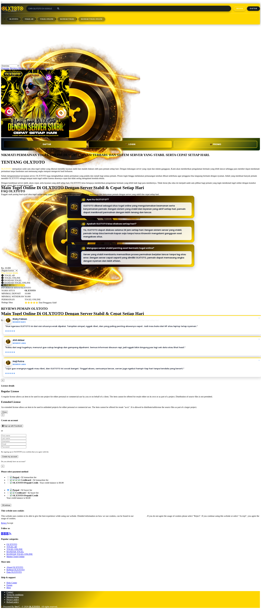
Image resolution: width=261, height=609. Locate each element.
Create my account (9, 457)
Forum (9, 585)
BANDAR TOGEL (67, 19)
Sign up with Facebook (13, 426)
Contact (10, 592)
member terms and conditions (60, 452)
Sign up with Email (11, 431)
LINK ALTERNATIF (14, 285)
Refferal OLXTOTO (16, 570)
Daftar (253, 8)
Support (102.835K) (36, 68)
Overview (5, 68)
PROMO (217, 144)
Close (4, 412)
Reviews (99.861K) (18, 68)
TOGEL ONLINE (46, 19)
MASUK (239, 8)
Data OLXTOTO (14, 572)
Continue (6, 505)
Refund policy (13, 602)
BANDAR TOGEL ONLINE (91, 19)
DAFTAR (47, 144)
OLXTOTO (13, 19)
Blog (9, 587)
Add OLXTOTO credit (17, 500)
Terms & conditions (15, 595)
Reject (4, 523)
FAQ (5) (49, 68)
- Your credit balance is (35, 484)
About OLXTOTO (15, 567)
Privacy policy (13, 599)
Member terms (13, 597)
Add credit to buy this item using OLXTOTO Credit (29, 485)
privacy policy (140, 516)
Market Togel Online (15, 556)
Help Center (12, 583)
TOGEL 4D (29, 19)
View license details (9, 273)
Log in (28, 461)
